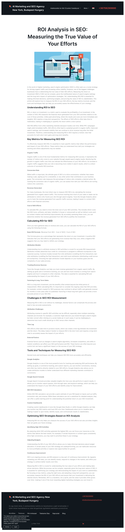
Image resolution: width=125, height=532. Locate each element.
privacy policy (16, 519)
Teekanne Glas (45, 513)
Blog (63, 513)
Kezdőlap (12, 513)
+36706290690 (107, 8)
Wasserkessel (32, 513)
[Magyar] (93, 8)
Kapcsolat (56, 513)
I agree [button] (15, 527)
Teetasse (21, 513)
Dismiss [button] (7, 527)
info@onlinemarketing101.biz (92, 500)
